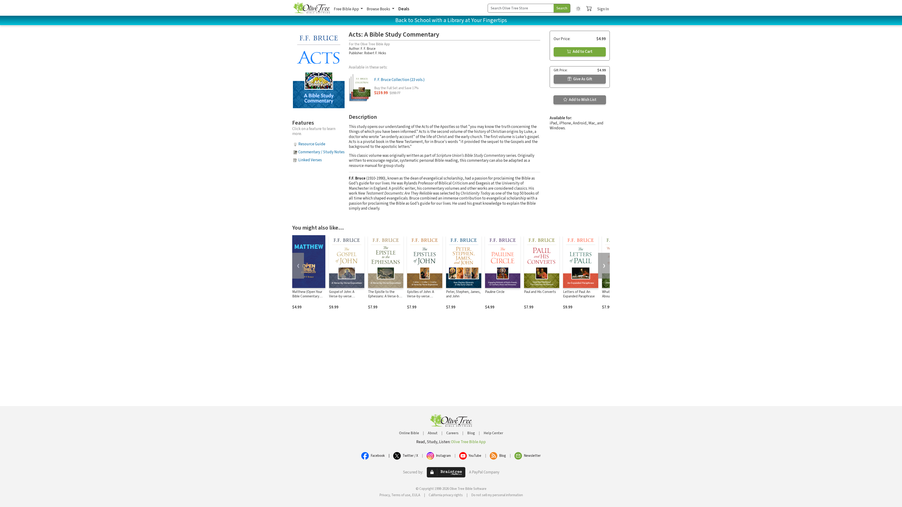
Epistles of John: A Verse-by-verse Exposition (420, 296)
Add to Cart (582, 51)
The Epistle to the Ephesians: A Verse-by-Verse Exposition (385, 296)
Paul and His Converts (540, 291)
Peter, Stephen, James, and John (463, 294)
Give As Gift (582, 79)
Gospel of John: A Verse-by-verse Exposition (341, 296)
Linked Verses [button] (310, 160)
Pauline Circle (495, 291)
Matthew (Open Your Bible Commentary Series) (307, 296)
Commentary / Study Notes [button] (321, 152)
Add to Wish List (582, 100)
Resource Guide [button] (311, 144)
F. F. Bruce (368, 48)
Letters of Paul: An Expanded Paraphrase (579, 294)
